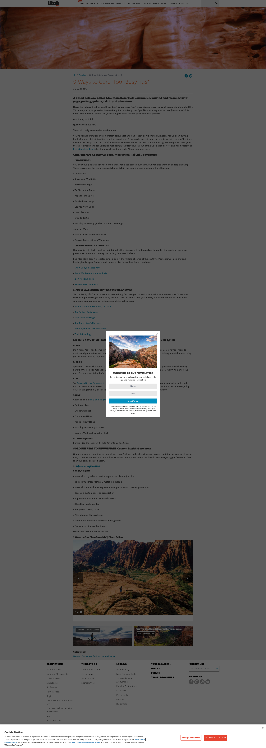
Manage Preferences (191, 738)
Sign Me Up (133, 401)
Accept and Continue (215, 738)
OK (263, 728)
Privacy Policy (10, 742)
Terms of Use (139, 739)
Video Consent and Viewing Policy (85, 742)
